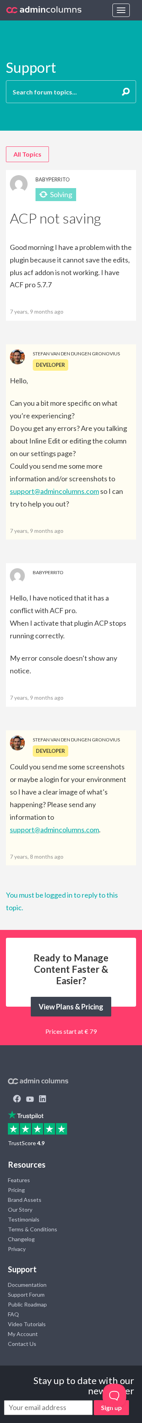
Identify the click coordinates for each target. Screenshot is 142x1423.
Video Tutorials (27, 1324)
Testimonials (23, 1219)
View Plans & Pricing (71, 1006)
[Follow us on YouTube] (30, 1099)
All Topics (27, 154)
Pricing (16, 1189)
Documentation (27, 1284)
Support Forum (26, 1294)
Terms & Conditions (32, 1229)
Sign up (111, 1407)
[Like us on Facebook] (17, 1099)
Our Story (20, 1209)
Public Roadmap (27, 1304)
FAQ (13, 1314)
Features (19, 1180)
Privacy (17, 1249)
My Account (23, 1334)
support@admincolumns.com (54, 491)
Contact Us (22, 1343)
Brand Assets (24, 1199)
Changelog (21, 1239)
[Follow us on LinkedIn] (42, 1099)
